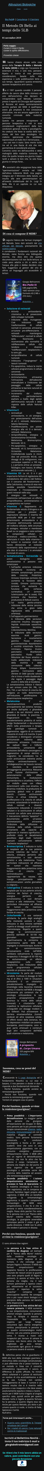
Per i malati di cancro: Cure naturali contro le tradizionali (24, 1429)
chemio (31, 1129)
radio (38, 1129)
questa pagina (9, 248)
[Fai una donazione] (22, 1465)
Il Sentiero (34, 19)
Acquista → (28, 301)
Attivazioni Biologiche (22, 4)
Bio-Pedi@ (9, 19)
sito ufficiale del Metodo (22, 244)
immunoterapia (23, 1132)
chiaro (19, 9)
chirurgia (11, 1132)
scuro (25, 9)
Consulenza (22, 19)
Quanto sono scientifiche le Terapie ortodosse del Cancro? (24, 1424)
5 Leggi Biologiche (27, 1077)
